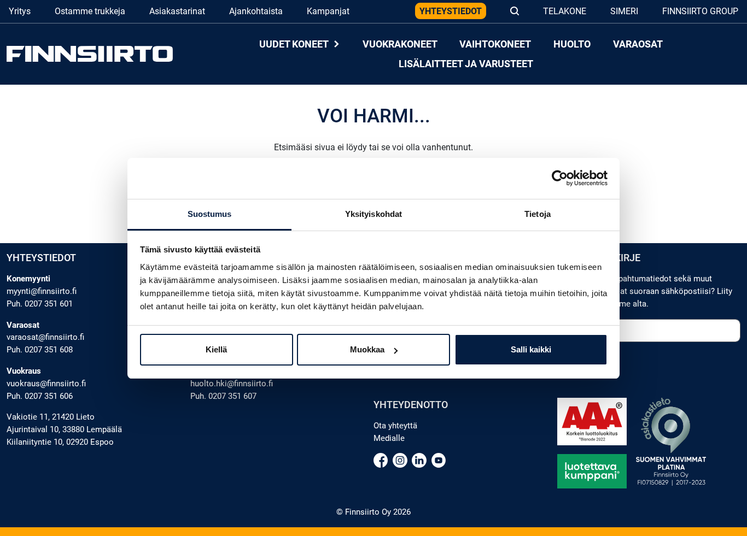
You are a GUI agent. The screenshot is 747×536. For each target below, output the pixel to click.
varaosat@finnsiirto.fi (45, 337)
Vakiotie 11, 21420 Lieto (51, 417)
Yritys (20, 11)
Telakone (564, 11)
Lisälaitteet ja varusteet (466, 63)
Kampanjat (328, 11)
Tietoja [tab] (537, 214)
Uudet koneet (294, 44)
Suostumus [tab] (210, 214)
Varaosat (638, 44)
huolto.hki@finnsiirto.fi (231, 383)
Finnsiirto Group (700, 11)
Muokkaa (367, 349)
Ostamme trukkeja (90, 11)
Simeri (624, 11)
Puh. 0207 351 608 (40, 350)
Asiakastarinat (177, 11)
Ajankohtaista (256, 11)
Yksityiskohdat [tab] (373, 214)
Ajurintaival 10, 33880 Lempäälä (64, 429)
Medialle (389, 438)
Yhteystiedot (450, 11)
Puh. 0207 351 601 (40, 304)
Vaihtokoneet (495, 44)
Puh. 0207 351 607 (223, 396)
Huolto (572, 44)
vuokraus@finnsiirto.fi (46, 383)
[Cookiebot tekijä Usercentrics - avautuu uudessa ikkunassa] (560, 178)
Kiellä (216, 349)
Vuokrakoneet (400, 44)
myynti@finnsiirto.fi (42, 291)
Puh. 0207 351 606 (40, 396)
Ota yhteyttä (395, 426)
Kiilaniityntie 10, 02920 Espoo (60, 442)
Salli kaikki (531, 349)
